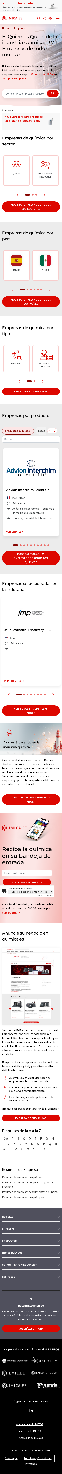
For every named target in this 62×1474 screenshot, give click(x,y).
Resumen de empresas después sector (24, 1177)
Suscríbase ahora (31, 1328)
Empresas (8, 1229)
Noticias (7, 1216)
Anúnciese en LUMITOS (29, 1424)
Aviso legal (11, 1458)
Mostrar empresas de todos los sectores (31, 206)
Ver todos (9, 912)
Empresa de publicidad (31, 1118)
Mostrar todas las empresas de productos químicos (31, 558)
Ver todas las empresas (31, 391)
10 (48, 545)
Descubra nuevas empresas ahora (31, 799)
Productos (9, 1241)
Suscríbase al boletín (26, 882)
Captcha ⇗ (45, 895)
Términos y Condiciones (38, 1458)
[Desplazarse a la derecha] (54, 430)
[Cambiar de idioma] (50, 19)
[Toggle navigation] (57, 19)
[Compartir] (44, 19)
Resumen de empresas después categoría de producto (28, 1184)
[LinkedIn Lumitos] (31, 1410)
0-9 (5, 1138)
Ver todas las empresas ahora (31, 710)
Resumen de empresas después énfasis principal (30, 1192)
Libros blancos (12, 1253)
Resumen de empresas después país (23, 1197)
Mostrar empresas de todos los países (31, 301)
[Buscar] (38, 19)
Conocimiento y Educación (20, 1265)
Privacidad (31, 1463)
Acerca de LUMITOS (29, 1431)
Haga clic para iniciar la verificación (31, 891)
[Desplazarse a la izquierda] (49, 430)
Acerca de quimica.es (31, 1438)
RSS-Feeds (8, 1277)
